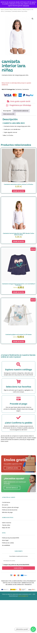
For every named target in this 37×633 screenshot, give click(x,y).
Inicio (2, 9)
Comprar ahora (12, 468)
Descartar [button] (26, 6)
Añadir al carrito (18, 191)
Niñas (11, 9)
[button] (32, 18)
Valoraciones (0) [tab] (8, 114)
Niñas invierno (18, 9)
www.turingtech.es (23, 596)
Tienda (7, 9)
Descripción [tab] (7, 111)
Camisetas (8, 11)
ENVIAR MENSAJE (12, 488)
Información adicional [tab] (21, 111)
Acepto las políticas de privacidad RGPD (16, 564)
